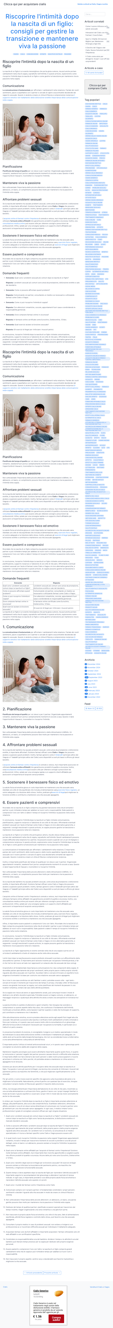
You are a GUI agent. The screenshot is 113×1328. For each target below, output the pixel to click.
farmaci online (91, 596)
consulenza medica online (95, 570)
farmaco (105, 387)
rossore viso (101, 543)
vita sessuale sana (93, 520)
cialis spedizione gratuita (95, 183)
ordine (97, 379)
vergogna (89, 550)
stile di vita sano (92, 148)
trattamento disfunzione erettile (95, 412)
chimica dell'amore (100, 575)
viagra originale (92, 141)
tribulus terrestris (93, 553)
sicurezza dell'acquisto (95, 634)
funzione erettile (100, 185)
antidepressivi (91, 443)
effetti (96, 438)
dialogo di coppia (92, 548)
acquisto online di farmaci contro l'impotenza (21, 218)
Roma (87, 369)
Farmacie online (100, 639)
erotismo (100, 467)
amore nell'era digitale (94, 582)
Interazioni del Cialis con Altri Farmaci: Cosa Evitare (97, 34)
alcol (88, 190)
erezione (89, 533)
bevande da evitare (92, 294)
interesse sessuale (93, 538)
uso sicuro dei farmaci (94, 637)
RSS (100, 708)
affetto (88, 460)
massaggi (89, 557)
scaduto (89, 438)
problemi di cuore (92, 317)
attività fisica (91, 197)
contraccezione (102, 477)
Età (106, 279)
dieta (87, 274)
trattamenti (97, 205)
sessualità (104, 126)
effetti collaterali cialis (95, 415)
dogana (88, 650)
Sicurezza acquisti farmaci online (96, 647)
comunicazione (32, 54)
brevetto (101, 518)
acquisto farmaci (92, 342)
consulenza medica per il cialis (97, 498)
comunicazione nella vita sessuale (95, 585)
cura (99, 220)
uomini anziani (104, 440)
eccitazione (98, 533)
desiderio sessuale (93, 503)
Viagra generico (102, 617)
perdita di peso (91, 215)
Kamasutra (90, 617)
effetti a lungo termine (94, 462)
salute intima (91, 322)
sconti (102, 327)
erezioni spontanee (93, 367)
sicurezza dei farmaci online (96, 426)
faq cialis (103, 303)
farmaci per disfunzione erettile (95, 601)
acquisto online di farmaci (95, 356)
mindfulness (90, 511)
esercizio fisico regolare (67, 242)
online (105, 242)
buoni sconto (102, 511)
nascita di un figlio (55, 54)
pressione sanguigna (93, 598)
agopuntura (90, 572)
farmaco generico (92, 420)
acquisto (89, 379)
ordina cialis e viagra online (96, 136)
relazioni (89, 244)
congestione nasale (93, 545)
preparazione (103, 334)
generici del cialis (92, 513)
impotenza (103, 123)
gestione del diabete (93, 475)
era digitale (90, 284)
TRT (94, 329)
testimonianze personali (95, 622)
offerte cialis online (93, 406)
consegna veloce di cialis (95, 489)
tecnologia (96, 369)
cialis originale (91, 128)
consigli (96, 193)
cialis (94, 106)
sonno (88, 188)
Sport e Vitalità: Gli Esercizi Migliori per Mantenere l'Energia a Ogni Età (96, 41)
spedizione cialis (92, 409)
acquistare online (92, 605)
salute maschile (92, 264)
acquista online (100, 653)
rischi (104, 438)
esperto (89, 612)
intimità (43, 54)
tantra (88, 337)
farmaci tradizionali (93, 627)
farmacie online (91, 123)
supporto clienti (92, 153)
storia (88, 480)
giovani (88, 465)
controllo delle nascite (95, 485)
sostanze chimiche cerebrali (96, 577)
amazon (88, 329)
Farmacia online (91, 362)
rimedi (102, 465)
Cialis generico (101, 237)
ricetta (88, 259)
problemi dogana (92, 303)
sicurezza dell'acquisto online (97, 530)
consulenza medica (93, 234)
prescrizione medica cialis (95, 404)
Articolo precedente (34, 1273)
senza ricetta (91, 239)
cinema (104, 332)
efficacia (89, 653)
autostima (89, 237)
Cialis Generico (91, 632)
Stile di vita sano (92, 364)
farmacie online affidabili (95, 160)
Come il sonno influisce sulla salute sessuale (97, 27)
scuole (102, 445)
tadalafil (103, 114)
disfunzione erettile (93, 104)
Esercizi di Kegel (92, 353)
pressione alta (91, 281)
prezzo (102, 158)
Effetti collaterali (93, 387)
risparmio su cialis (92, 301)
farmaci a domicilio (93, 629)
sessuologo (90, 560)
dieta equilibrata (92, 249)
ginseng (98, 550)
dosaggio (102, 396)
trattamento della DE (94, 472)
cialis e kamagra (92, 126)
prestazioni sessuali (93, 269)
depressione (98, 562)
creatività (100, 452)
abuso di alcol (91, 320)
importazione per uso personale (94, 350)
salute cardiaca (92, 435)
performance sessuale (94, 247)
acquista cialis (91, 138)
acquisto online (92, 114)
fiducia (105, 234)
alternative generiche (94, 593)
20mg (93, 399)
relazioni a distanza (93, 254)
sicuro (104, 503)
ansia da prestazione (100, 190)
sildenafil (89, 118)
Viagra (16, 54)
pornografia (90, 470)
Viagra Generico (91, 327)
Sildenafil (59, 209)
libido (97, 244)
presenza (103, 487)
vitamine (96, 650)
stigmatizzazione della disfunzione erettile (94, 429)
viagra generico (91, 178)
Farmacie (105, 367)
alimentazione (91, 170)
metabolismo (90, 620)
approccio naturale (93, 225)
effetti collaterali (93, 165)
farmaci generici (92, 109)
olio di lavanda (91, 555)
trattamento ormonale (94, 217)
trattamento (104, 215)
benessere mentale (93, 261)
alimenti (89, 389)
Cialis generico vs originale (96, 315)
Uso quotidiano (91, 384)
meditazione (90, 210)
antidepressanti (92, 445)
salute (101, 281)
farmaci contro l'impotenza (96, 377)
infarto (88, 448)
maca (105, 550)
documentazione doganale (96, 344)
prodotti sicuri (91, 607)
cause (95, 465)
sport (103, 244)
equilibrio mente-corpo (94, 567)
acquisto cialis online (94, 202)
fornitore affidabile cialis (95, 401)
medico (99, 560)
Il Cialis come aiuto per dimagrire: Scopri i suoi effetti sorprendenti (97, 58)
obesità (88, 575)
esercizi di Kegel (61, 245)
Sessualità (102, 615)
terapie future (91, 440)
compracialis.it (91, 296)
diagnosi (100, 274)
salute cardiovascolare (95, 610)
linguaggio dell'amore (94, 457)
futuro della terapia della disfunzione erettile (96, 423)
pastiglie (96, 540)
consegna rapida (98, 156)
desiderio (96, 259)
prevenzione (90, 168)
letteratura (90, 467)
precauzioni (90, 452)
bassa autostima (92, 565)
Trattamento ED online (94, 644)
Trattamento (90, 615)
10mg (87, 399)
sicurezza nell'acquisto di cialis (95, 492)
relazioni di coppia (92, 289)
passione (67, 54)
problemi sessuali (99, 188)
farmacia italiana (92, 151)
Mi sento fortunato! (95, 73)
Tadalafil (89, 116)
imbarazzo (104, 548)
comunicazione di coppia (95, 501)
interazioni (90, 477)
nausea (105, 545)
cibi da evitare (91, 291)
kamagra (89, 185)
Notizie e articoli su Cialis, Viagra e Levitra (93, 4)
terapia (105, 269)
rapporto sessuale (93, 535)
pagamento (98, 389)
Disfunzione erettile (93, 163)
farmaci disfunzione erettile (96, 229)
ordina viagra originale (94, 200)
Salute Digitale (91, 642)
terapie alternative (93, 212)
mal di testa (90, 543)
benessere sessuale (93, 207)
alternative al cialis (93, 418)
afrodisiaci (90, 506)
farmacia (103, 109)
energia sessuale (92, 455)
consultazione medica (94, 175)
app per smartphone (93, 374)
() (41, 387)
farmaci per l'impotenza (94, 279)
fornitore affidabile (93, 347)
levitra (97, 116)
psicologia (90, 591)
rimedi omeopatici (92, 624)
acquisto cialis (91, 298)
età (108, 448)
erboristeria (90, 227)
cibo (100, 320)
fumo (100, 239)
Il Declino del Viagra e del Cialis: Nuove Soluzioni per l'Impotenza (96, 50)
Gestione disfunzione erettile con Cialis (97, 311)
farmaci (103, 148)
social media (90, 286)
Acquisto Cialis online (94, 306)
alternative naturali (100, 271)
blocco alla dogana (93, 339)
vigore (88, 325)
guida (103, 433)
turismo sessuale (92, 523)
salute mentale (91, 266)
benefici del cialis (92, 496)
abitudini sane (91, 518)
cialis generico (91, 111)
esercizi (106, 627)
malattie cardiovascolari (95, 394)
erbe (94, 325)
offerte (100, 227)
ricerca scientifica (93, 252)
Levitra (102, 141)
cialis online (90, 220)
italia (95, 337)
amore (88, 156)
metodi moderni (91, 482)
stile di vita (104, 153)
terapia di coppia (92, 180)
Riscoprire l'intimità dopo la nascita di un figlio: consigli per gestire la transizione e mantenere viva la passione (42, 31)
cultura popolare (92, 332)
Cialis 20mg (90, 382)
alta (103, 448)
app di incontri (101, 284)
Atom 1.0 (90, 708)
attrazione (90, 580)
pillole (88, 540)
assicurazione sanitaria (94, 516)
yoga (96, 557)
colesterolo (98, 460)
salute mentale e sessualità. (96, 588)
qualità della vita (92, 433)
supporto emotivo (92, 276)
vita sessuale (102, 168)
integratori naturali (93, 195)
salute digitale (91, 528)
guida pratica (91, 334)
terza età (89, 639)
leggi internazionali (93, 525)
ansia (93, 274)
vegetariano (102, 322)
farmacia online (91, 143)
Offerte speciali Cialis (94, 308)
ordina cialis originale (94, 173)
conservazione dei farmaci (95, 508)
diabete (88, 205)
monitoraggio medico (94, 450)
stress (104, 212)
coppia (88, 271)
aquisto (97, 612)
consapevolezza (92, 487)
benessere (105, 650)
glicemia (96, 448)
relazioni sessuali (92, 372)
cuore (102, 435)
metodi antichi (97, 480)
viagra (101, 131)
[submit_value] (48, 1305)
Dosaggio (99, 382)
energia (105, 538)
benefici (105, 252)
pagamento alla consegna (95, 392)
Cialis (23, 54)
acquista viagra (91, 158)
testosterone (91, 232)
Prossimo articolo (51, 1273)
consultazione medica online (14, 223)
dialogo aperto (91, 396)
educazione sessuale (93, 242)
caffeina (89, 562)
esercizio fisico (91, 222)
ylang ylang (103, 555)
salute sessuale (92, 146)
